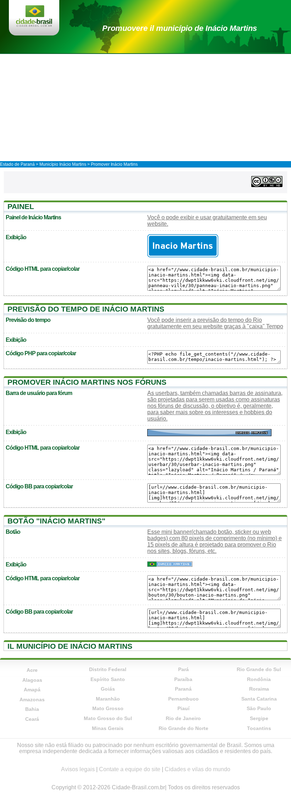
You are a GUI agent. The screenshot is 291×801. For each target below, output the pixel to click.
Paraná (183, 689)
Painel (20, 206)
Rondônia (259, 679)
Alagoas (32, 680)
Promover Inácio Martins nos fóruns (86, 382)
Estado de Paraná (17, 164)
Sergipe (259, 718)
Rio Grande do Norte (183, 728)
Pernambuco (183, 699)
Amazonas (32, 699)
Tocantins (259, 728)
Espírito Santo (107, 679)
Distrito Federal (107, 669)
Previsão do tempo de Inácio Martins (85, 309)
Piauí (183, 708)
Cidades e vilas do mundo (197, 769)
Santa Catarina (259, 699)
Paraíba (183, 679)
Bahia (32, 709)
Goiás (108, 689)
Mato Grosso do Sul (108, 718)
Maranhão (108, 699)
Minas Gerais (107, 728)
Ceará (32, 719)
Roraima (259, 689)
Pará (183, 669)
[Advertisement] (145, 107)
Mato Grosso (107, 708)
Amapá (32, 689)
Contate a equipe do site (129, 769)
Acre (32, 670)
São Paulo (259, 708)
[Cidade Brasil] (34, 17)
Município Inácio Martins (62, 164)
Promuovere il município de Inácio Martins (179, 28)
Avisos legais (78, 769)
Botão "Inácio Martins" (56, 521)
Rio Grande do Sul (259, 669)
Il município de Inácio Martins (69, 646)
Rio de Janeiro (183, 718)
